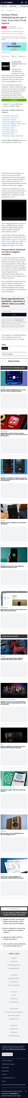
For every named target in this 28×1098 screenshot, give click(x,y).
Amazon (4, 140)
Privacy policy (5, 1067)
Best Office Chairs (14, 1019)
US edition (13, 1093)
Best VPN (14, 958)
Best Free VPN (14, 961)
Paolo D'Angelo (12, 27)
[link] (6, 66)
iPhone (17, 241)
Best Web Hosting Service (14, 965)
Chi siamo (4, 1074)
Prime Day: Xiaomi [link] (8, 128)
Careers (4, 1081)
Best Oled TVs (14, 998)
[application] (14, 209)
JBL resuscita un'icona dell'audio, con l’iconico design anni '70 (14, 945)
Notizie (4, 27)
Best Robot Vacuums (14, 1035)
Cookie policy (5, 1071)
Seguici (15, 56)
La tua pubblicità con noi (8, 1078)
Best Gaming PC (14, 981)
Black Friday (13, 6)
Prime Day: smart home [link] (10, 116)
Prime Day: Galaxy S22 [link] (9, 132)
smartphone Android (17, 239)
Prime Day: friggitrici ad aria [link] (11, 122)
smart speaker (18, 245)
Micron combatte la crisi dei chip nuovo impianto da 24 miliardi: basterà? (14, 930)
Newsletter (23, 56)
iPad (24, 241)
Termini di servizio (19, 319)
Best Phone (14, 991)
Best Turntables (14, 1008)
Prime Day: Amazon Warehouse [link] (12, 136)
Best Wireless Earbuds (14, 1015)
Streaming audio (10, 10)
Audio (3, 10)
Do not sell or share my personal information (13, 1084)
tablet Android (6, 241)
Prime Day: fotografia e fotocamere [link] (14, 124)
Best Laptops (14, 975)
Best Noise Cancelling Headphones (14, 1012)
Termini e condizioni (7, 1060)
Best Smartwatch (14, 1002)
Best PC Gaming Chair (14, 985)
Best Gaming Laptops (14, 978)
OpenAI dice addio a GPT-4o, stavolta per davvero (12, 938)
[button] (2, 2)
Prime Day (11, 104)
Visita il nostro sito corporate (17, 1049)
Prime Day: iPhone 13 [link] (9, 130)
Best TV (14, 995)
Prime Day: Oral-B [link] (8, 134)
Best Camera (14, 1025)
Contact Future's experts (8, 1064)
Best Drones (14, 1032)
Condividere (6, 56)
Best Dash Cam (14, 1028)
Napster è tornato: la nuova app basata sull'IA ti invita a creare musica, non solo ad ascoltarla (13, 921)
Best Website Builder (14, 968)
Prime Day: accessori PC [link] (10, 118)
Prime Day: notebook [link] (9, 120)
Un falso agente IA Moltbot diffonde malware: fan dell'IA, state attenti (15, 914)
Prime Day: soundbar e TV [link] (11, 126)
